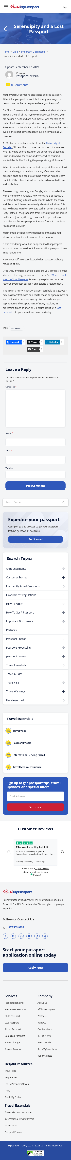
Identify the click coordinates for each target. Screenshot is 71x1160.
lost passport (16, 328)
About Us (42, 1002)
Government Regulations (21, 595)
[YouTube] (29, 936)
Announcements (16, 568)
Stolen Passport (13, 1029)
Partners (11, 630)
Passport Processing (18, 647)
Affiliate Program (46, 1009)
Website (9, 468)
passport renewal (16, 656)
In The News (44, 1035)
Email (8, 450)
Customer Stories (16, 577)
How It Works (44, 1042)
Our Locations (44, 1029)
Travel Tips (10, 1070)
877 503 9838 (15, 927)
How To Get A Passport (20, 612)
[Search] (63, 502)
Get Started (36, 539)
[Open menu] (6, 6)
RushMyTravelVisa (47, 1049)
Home (6, 51)
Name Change (12, 1042)
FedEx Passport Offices (17, 1084)
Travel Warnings (15, 691)
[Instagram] (13, 936)
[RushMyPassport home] (35, 6)
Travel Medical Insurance (18, 1112)
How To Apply (14, 604)
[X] (45, 936)
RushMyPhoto (44, 1055)
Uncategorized (15, 700)
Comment (11, 386)
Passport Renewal (14, 1002)
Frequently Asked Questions (23, 586)
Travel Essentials (16, 665)
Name (9, 433)
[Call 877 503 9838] (64, 6)
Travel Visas (11, 1125)
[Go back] (5, 29)
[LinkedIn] (21, 936)
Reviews (41, 1022)
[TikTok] (37, 936)
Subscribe (35, 807)
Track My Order (13, 1097)
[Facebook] (5, 936)
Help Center (11, 1077)
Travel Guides (14, 674)
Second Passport (13, 1049)
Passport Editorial (27, 76)
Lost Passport (12, 1022)
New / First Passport (15, 1009)
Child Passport (12, 1016)
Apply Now (35, 968)
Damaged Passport (15, 1035)
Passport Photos (16, 639)
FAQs (7, 1090)
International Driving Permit (19, 1118)
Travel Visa (12, 682)
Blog (15, 51)
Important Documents (33, 51)
